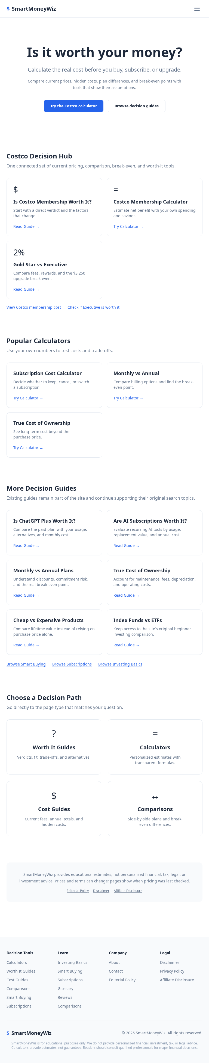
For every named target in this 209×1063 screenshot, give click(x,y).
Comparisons (18, 988)
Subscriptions (19, 1006)
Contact (116, 971)
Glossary (65, 988)
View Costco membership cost (34, 307)
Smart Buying (19, 997)
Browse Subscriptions (72, 664)
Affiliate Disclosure (128, 891)
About (114, 962)
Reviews (65, 997)
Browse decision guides (137, 105)
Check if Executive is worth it (93, 307)
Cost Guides (17, 979)
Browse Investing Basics (120, 664)
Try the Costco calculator (73, 105)
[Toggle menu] (197, 8)
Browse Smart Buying (26, 664)
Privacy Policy (172, 971)
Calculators (17, 962)
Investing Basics (72, 962)
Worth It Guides (21, 971)
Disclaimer (101, 891)
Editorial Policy (78, 891)
